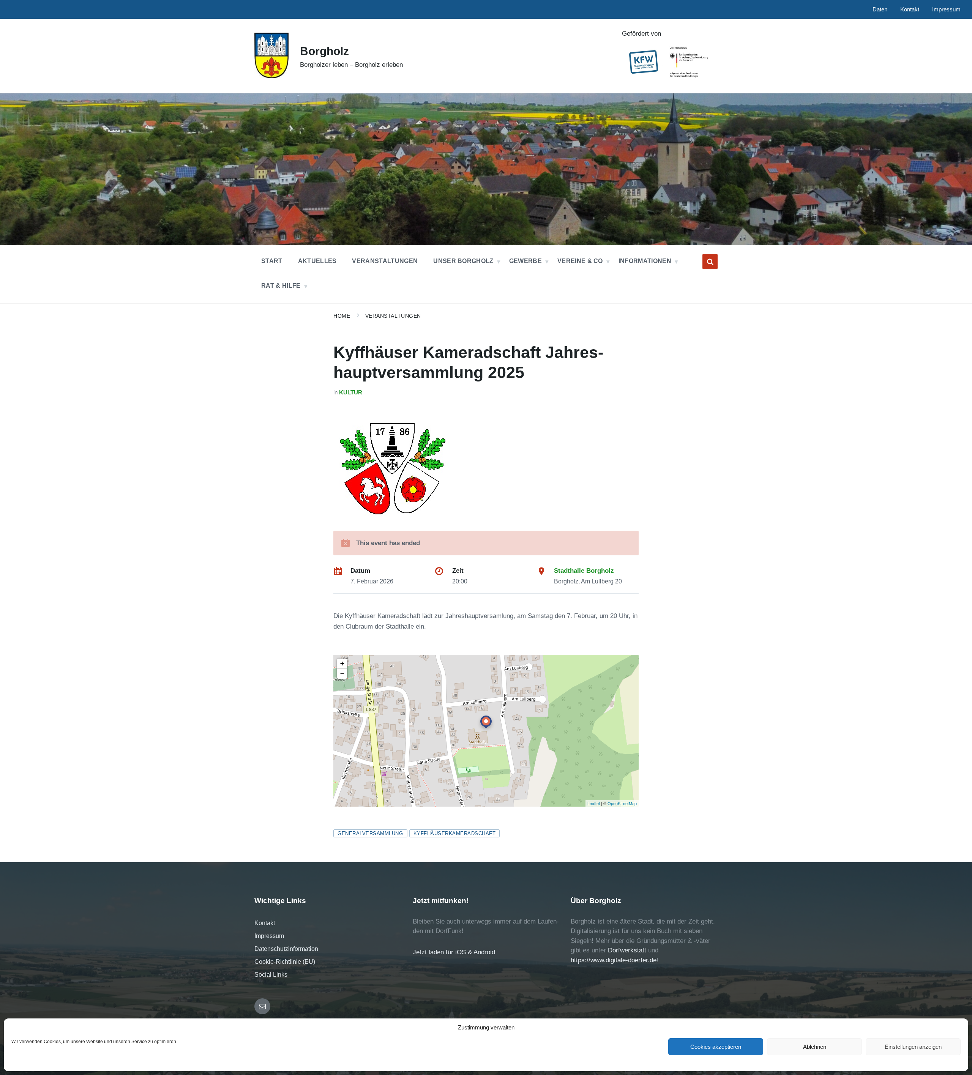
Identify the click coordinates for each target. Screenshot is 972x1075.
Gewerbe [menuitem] (525, 261)
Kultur (350, 392)
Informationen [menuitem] (645, 261)
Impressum (269, 936)
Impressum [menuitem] (946, 9)
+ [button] (342, 663)
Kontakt (264, 923)
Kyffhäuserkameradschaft (454, 833)
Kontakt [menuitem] (909, 9)
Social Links (270, 974)
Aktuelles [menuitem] (317, 261)
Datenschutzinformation (286, 949)
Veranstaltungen (393, 316)
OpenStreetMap (622, 803)
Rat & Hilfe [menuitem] (281, 285)
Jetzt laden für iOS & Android (454, 952)
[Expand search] (710, 261)
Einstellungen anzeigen (913, 1046)
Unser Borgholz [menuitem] (463, 261)
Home (341, 316)
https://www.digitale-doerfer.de (613, 960)
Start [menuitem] (271, 261)
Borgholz (324, 51)
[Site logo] (271, 76)
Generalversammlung (370, 833)
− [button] (342, 674)
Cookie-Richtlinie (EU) (284, 961)
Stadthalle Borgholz (584, 570)
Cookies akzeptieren (715, 1046)
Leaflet (593, 803)
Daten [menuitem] (880, 9)
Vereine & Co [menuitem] (580, 261)
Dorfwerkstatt (627, 950)
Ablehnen (814, 1046)
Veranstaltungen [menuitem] (385, 261)
